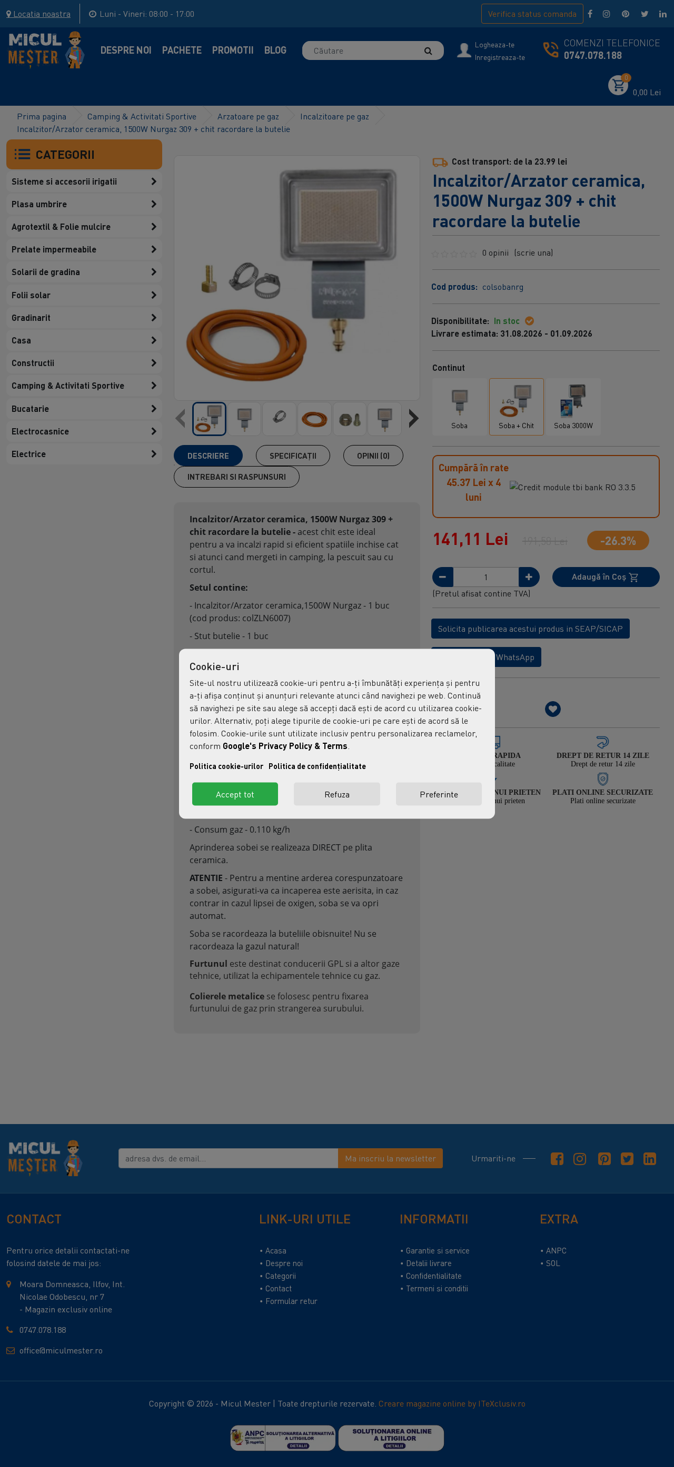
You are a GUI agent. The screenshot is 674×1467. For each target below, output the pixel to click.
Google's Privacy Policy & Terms (285, 745)
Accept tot (235, 793)
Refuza (337, 793)
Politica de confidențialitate (317, 765)
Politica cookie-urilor (226, 765)
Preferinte (439, 793)
